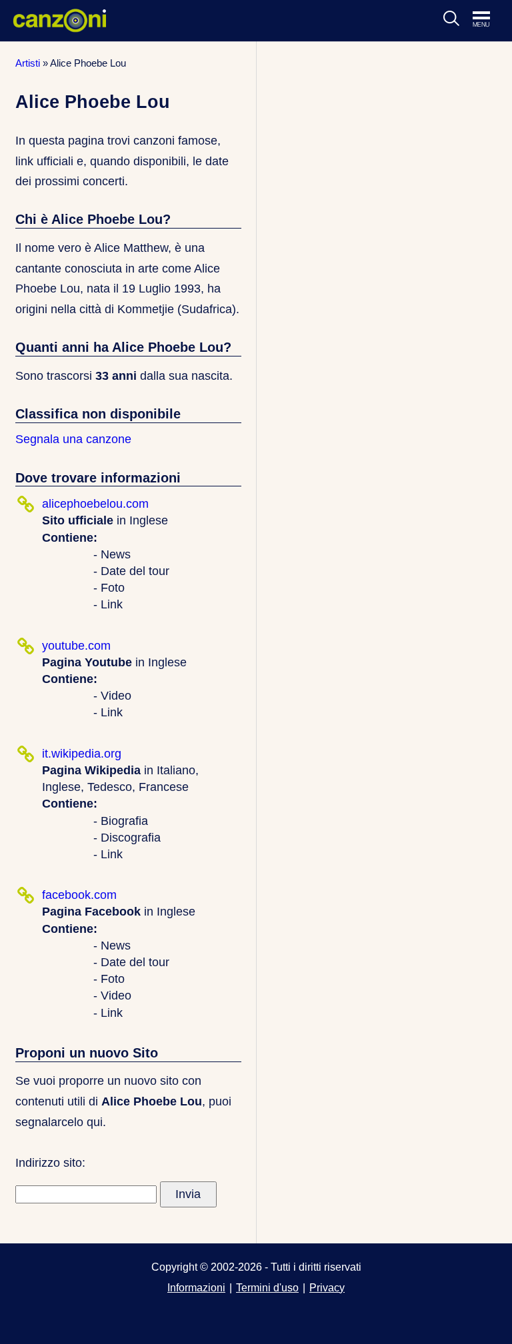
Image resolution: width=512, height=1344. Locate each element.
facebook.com (79, 895)
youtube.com (76, 645)
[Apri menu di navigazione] (488, 20)
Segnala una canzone (73, 439)
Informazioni (196, 1287)
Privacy (327, 1287)
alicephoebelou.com (95, 503)
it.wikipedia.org (81, 753)
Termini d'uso (267, 1287)
